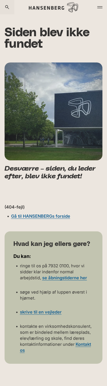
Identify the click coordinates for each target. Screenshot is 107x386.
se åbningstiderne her (64, 277)
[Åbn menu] (100, 7)
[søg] (7, 7)
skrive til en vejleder (41, 312)
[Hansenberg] (53, 7)
